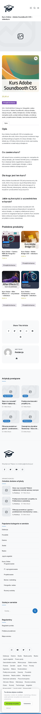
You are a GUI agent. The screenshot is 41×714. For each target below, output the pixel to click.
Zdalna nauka (32, 662)
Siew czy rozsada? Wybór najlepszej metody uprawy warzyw (9, 402)
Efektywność (27, 421)
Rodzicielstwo (22, 669)
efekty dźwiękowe (19, 113)
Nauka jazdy (28, 656)
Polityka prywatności (9, 631)
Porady (31, 666)
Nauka (25, 396)
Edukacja (6, 421)
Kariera (4, 540)
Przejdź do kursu (9, 102)
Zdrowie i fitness (8, 682)
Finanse (5, 666)
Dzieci (5, 685)
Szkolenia (6, 675)
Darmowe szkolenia (9, 679)
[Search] (34, 8)
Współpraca (26, 675)
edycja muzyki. (7, 113)
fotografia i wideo (28, 108)
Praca (25, 666)
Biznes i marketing (10, 580)
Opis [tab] (6, 123)
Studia (4, 545)
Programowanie (9, 564)
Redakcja (19, 352)
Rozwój (11, 685)
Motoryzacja (22, 662)
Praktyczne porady (9, 672)
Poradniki (5, 535)
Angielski (29, 685)
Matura (13, 669)
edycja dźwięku (29, 110)
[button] (36, 58)
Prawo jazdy (19, 659)
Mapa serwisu (6, 636)
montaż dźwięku (31, 113)
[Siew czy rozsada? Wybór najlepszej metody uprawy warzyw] (11, 391)
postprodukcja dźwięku (21, 115)
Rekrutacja (19, 682)
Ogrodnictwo (8, 396)
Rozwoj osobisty (9, 590)
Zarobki (12, 666)
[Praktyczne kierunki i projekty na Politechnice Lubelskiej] (30, 391)
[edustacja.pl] (9, 8)
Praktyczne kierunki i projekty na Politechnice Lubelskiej (30, 402)
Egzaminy (6, 669)
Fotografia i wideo (10, 585)
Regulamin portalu (8, 625)
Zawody (20, 672)
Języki (19, 666)
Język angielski (7, 556)
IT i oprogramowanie (11, 569)
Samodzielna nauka (9, 662)
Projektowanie (8, 574)
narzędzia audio (7, 115)
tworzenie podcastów (30, 117)
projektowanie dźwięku (14, 117)
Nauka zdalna (15, 675)
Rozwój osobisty (30, 682)
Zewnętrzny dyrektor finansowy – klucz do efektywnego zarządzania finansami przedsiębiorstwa (30, 427)
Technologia (20, 685)
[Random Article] (31, 8)
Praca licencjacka (23, 679)
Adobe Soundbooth (17, 110)
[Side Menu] (38, 8)
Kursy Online (6, 561)
